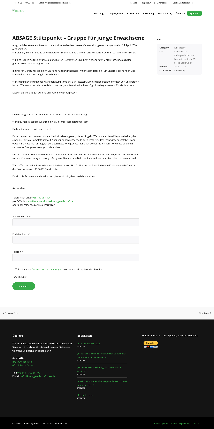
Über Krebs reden (85, 395)
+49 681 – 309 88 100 (28, 372)
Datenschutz (162, 3)
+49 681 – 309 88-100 (25, 3)
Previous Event (12, 313)
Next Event (204, 313)
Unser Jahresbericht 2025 (88, 343)
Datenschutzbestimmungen (47, 269)
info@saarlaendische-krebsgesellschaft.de (51, 201)
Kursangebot (180, 47)
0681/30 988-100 (41, 197)
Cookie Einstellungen (181, 3)
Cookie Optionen (161, 423)
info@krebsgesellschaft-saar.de (58, 3)
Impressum (147, 3)
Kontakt (133, 3)
